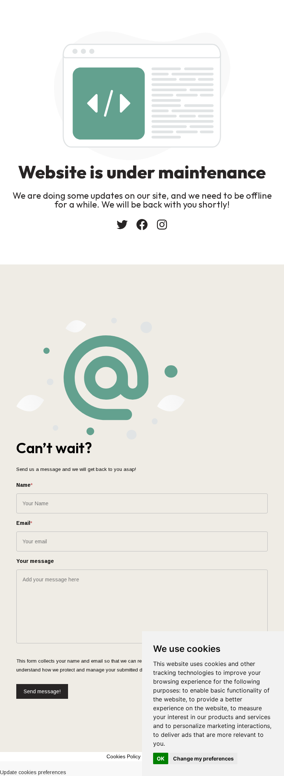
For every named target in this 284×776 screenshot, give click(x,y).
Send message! (42, 691)
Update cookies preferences (33, 772)
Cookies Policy (123, 756)
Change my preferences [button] (203, 758)
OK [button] (161, 758)
